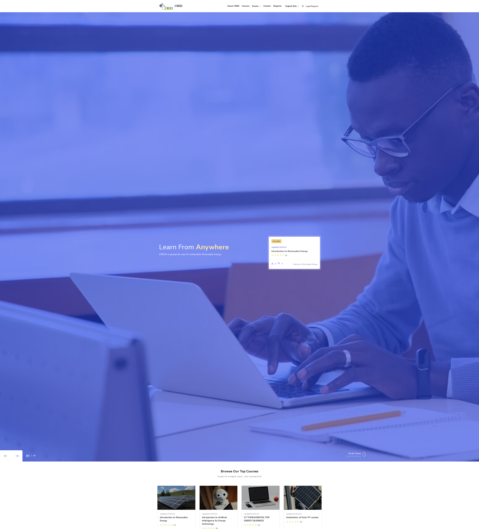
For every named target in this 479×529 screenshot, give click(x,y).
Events (255, 6)
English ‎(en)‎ (291, 6)
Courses (246, 6)
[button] (5, 456)
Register (277, 6)
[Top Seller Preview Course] (176, 498)
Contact (267, 6)
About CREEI (233, 6)
